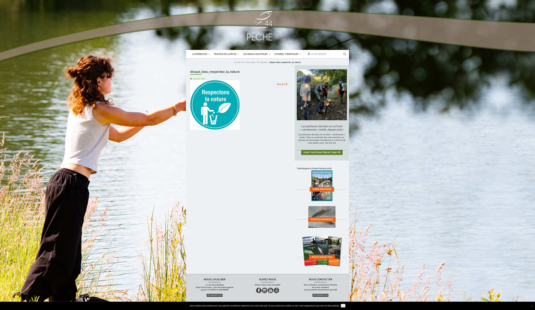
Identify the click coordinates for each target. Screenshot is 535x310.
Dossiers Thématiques (286, 54)
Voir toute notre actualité (322, 152)
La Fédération (199, 54)
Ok (343, 306)
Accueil (237, 62)
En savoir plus (214, 295)
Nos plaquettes (322, 257)
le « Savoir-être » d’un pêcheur (255, 62)
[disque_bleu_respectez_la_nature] (215, 105)
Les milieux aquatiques (255, 54)
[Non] (531, 306)
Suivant (281, 84)
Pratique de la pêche (225, 54)
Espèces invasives (322, 219)
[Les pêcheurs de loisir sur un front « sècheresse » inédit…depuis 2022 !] (322, 94)
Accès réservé (318, 54)
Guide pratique (322, 189)
